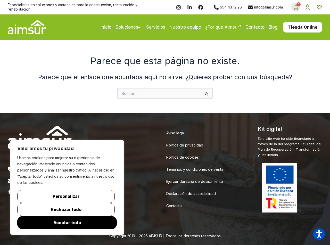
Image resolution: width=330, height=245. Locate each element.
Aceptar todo (67, 222)
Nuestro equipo (185, 27)
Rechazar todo (66, 209)
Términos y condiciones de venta (194, 169)
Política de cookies (182, 157)
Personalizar (66, 196)
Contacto (255, 27)
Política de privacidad (184, 145)
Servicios (155, 27)
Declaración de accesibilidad (191, 193)
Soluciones (127, 27)
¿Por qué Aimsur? (223, 27)
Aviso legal (175, 133)
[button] (319, 234)
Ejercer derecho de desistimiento (194, 181)
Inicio (106, 27)
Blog (273, 27)
